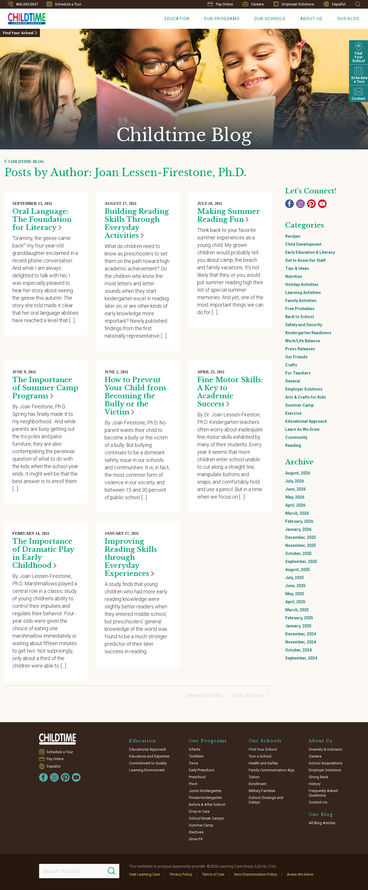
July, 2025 (294, 577)
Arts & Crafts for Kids (305, 397)
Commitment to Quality (148, 763)
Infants (194, 749)
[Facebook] (289, 203)
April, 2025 (295, 601)
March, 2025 (297, 610)
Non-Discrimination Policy (255, 874)
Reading (293, 445)
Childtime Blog (26, 161)
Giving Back (318, 777)
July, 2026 (294, 481)
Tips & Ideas (297, 268)
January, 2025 (298, 626)
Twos (193, 763)
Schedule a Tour (68, 4)
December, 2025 (300, 537)
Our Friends (296, 357)
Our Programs (222, 18)
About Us (311, 18)
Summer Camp (299, 405)
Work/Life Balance (302, 341)
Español (339, 4)
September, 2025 (301, 561)
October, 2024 (298, 650)
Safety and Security (303, 324)
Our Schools (269, 18)
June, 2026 (295, 489)
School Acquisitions (325, 763)
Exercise (293, 413)
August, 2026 (297, 473)
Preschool (197, 777)
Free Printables (300, 308)
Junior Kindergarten (205, 791)
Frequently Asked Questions (323, 793)
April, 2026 (295, 505)
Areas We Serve (300, 874)
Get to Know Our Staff (305, 260)
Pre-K (193, 784)
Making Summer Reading (228, 215)
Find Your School (18, 33)
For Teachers (298, 373)
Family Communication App (271, 770)
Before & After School (207, 804)
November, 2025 (300, 545)
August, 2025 (297, 569)
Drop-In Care (199, 811)
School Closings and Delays (266, 799)
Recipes (292, 236)
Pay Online (224, 4)
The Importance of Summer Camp (45, 388)
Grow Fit (196, 839)
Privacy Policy (181, 874)
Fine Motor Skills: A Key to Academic (230, 392)
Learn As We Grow (302, 429)
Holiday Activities (302, 284)
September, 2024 (301, 658)
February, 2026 (299, 521)
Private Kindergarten (205, 797)
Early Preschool (201, 770)
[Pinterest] (311, 203)
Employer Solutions (298, 4)
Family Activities (301, 300)
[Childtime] (23, 17)
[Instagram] (300, 203)
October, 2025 (298, 553)
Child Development (303, 244)
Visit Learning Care (144, 874)
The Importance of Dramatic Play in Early (43, 553)
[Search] (111, 871)
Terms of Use (213, 874)
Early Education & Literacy (310, 252)
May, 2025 (294, 593)
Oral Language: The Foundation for (42, 219)
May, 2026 (294, 497)
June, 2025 (295, 585)
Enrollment (257, 784)
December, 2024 (300, 634)
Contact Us (318, 802)
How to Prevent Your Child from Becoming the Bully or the (135, 396)
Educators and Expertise (149, 756)
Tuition (254, 777)
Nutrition (293, 276)
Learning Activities (303, 292)
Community (296, 437)
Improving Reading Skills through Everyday (131, 557)
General (292, 381)
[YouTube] (322, 203)
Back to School (299, 316)
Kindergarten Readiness (308, 332)
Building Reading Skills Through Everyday (137, 223)
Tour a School (260, 756)
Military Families (262, 791)
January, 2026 (298, 529)
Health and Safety (263, 763)
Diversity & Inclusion (325, 749)
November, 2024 (300, 642)
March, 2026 (297, 513)
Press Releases (300, 349)
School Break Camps (206, 818)
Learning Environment (147, 770)
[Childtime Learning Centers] (58, 739)
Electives (196, 832)
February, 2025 (299, 618)
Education (177, 18)
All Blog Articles (322, 823)
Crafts (291, 365)
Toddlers (196, 756)
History (315, 784)
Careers (257, 4)
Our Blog (348, 18)
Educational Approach (306, 421)
